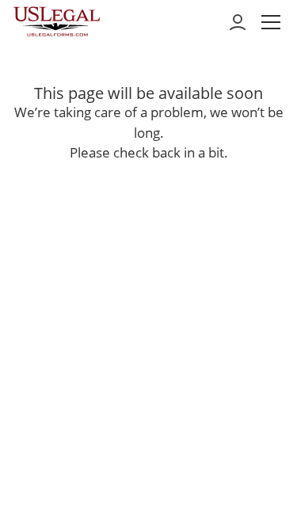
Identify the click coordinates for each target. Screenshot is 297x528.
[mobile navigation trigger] (270, 22)
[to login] (237, 22)
